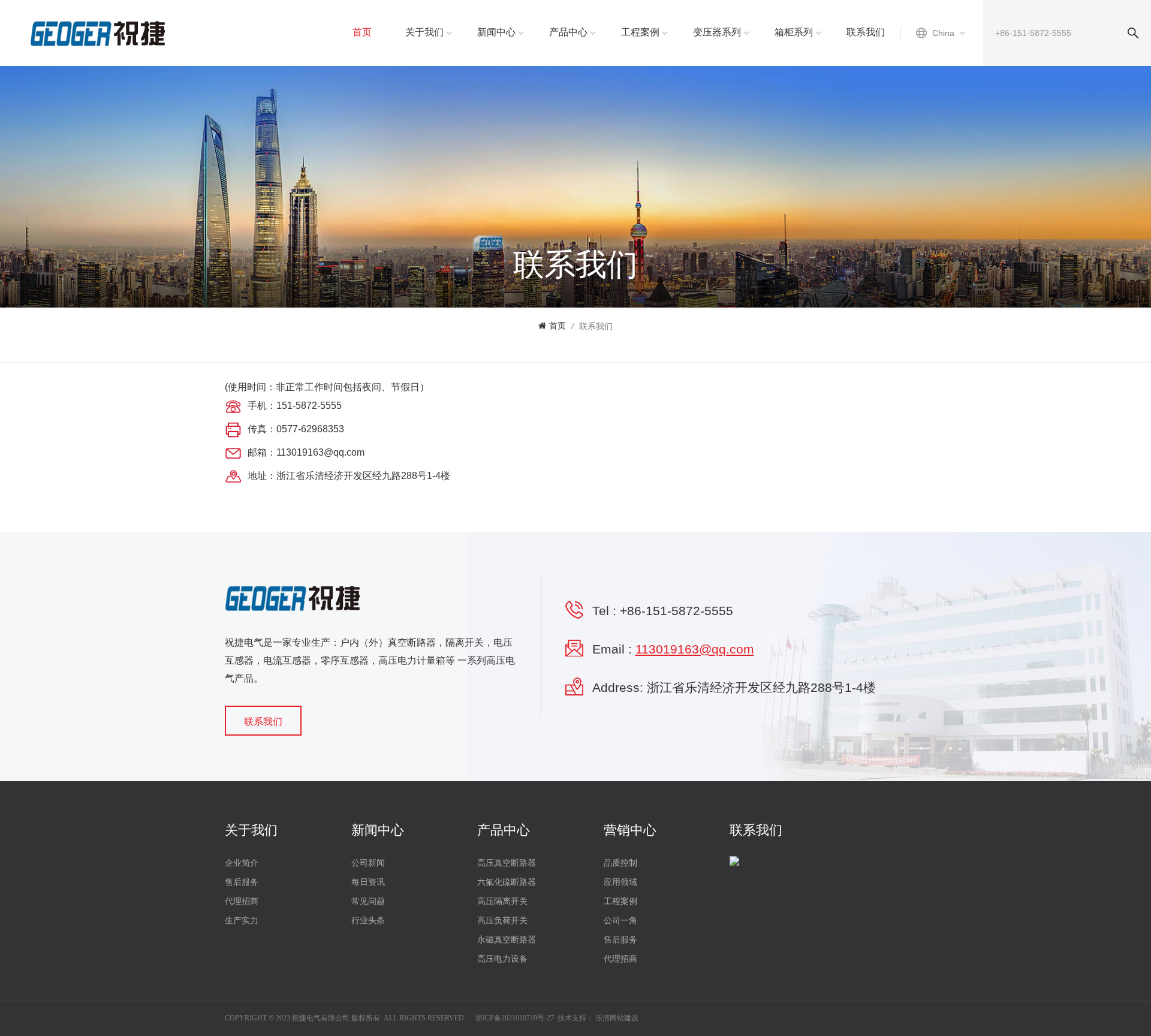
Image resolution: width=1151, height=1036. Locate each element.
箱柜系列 (794, 32)
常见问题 (368, 901)
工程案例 (640, 32)
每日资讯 (368, 882)
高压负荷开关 (502, 920)
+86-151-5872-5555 (676, 611)
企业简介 (241, 863)
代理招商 (241, 901)
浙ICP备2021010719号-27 (514, 1018)
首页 (362, 32)
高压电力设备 (502, 958)
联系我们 (865, 32)
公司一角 (620, 920)
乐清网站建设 (616, 1018)
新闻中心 (496, 32)
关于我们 (424, 32)
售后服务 (241, 882)
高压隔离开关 (502, 901)
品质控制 (620, 863)
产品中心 (568, 32)
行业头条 (368, 920)
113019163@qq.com (694, 649)
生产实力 (241, 920)
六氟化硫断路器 (506, 882)
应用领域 (620, 882)
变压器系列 (717, 32)
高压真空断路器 (506, 863)
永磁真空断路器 (506, 939)
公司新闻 (368, 863)
